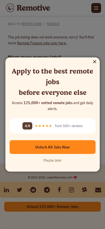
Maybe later (52, 159)
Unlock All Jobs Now (52, 146)
